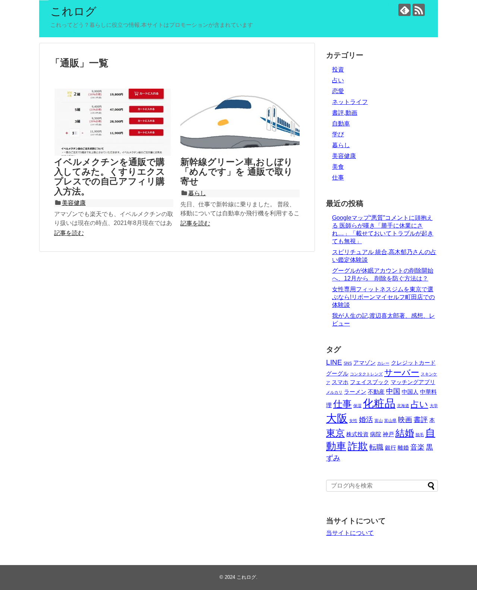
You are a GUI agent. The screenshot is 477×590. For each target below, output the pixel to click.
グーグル (337, 373)
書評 (421, 419)
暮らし (197, 193)
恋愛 (338, 91)
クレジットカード (413, 362)
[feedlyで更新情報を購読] (404, 10)
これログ (73, 11)
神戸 (388, 434)
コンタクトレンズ (366, 374)
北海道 (403, 405)
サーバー (401, 372)
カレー (383, 363)
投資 (338, 69)
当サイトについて (350, 533)
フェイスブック (369, 382)
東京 (335, 433)
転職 (376, 447)
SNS (348, 363)
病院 (375, 434)
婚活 (366, 419)
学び (338, 134)
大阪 (337, 418)
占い (338, 80)
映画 (405, 419)
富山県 (390, 420)
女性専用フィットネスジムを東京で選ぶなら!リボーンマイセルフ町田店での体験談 (383, 297)
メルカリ (334, 392)
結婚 (404, 433)
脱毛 (420, 434)
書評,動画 (344, 113)
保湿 (357, 405)
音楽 (417, 447)
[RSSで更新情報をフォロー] (419, 10)
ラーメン (355, 391)
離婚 (403, 447)
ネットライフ (350, 102)
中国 (393, 391)
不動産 (376, 391)
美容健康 (74, 203)
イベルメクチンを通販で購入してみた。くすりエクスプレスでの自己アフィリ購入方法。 (109, 176)
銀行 (390, 447)
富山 (379, 420)
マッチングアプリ (413, 382)
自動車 (341, 123)
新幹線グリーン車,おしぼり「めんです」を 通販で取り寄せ (236, 172)
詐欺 (358, 446)
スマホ (340, 382)
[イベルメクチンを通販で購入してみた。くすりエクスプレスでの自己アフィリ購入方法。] (113, 122)
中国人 (410, 391)
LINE (334, 362)
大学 (434, 405)
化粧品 (379, 403)
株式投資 (357, 434)
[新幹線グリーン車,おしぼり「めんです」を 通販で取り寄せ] (240, 122)
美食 (338, 167)
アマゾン (364, 362)
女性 (353, 420)
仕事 (338, 177)
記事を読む (69, 233)
